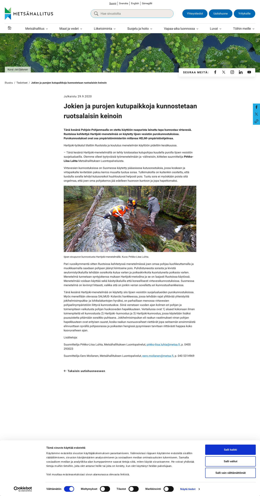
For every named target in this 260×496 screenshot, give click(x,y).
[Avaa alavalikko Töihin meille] (253, 29)
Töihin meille (242, 28)
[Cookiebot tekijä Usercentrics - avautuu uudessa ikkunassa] (22, 489)
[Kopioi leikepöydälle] (256, 121)
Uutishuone (220, 13)
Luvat (214, 28)
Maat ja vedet (69, 28)
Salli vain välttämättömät (230, 472)
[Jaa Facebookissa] (256, 107)
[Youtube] (249, 72)
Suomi (112, 3)
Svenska (123, 3)
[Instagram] (232, 72)
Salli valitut (230, 461)
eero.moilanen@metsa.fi (158, 356)
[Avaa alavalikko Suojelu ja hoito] (151, 29)
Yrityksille (244, 13)
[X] (223, 72)
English (135, 3)
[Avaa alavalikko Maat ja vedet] (81, 29)
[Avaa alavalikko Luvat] (220, 29)
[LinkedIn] (240, 72)
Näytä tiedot (187, 489)
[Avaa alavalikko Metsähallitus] (47, 29)
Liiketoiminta (103, 28)
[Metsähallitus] (29, 13)
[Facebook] (215, 72)
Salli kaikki (230, 449)
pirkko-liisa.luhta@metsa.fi (163, 344)
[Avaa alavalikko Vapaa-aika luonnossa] (197, 29)
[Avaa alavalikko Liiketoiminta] (114, 29)
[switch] (105, 489)
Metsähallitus (34, 28)
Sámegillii (147, 3)
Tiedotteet (22, 83)
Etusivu (9, 83)
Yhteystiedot (195, 13)
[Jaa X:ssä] (256, 114)
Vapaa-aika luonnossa (179, 28)
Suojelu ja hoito (138, 28)
